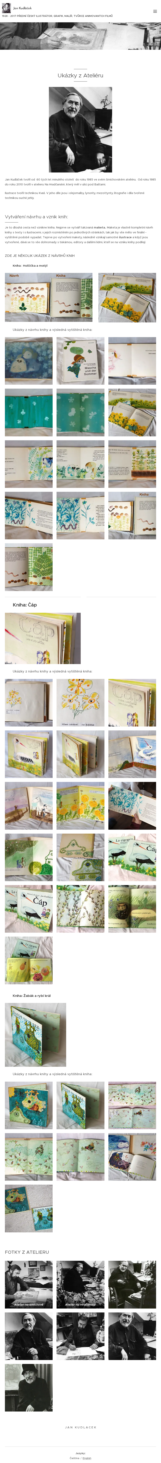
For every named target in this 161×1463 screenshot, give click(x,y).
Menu (155, 11)
